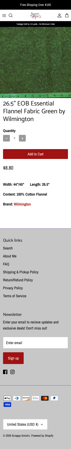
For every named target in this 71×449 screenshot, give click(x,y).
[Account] (58, 15)
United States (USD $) (22, 424)
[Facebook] (5, 372)
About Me (9, 256)
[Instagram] (12, 372)
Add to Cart (36, 153)
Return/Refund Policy (18, 279)
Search (8, 248)
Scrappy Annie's (21, 435)
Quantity (9, 130)
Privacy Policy (13, 287)
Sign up (13, 358)
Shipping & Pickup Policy (20, 271)
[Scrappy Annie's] (35, 15)
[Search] (12, 15)
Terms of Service (14, 295)
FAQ (6, 264)
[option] (35, 62)
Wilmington (22, 204)
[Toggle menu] (4, 15)
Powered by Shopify (42, 435)
